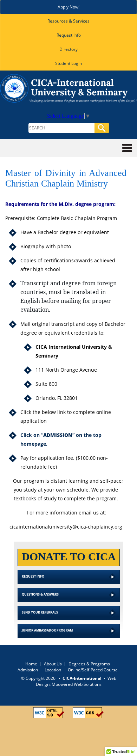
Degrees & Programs (89, 664)
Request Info (69, 35)
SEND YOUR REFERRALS (40, 612)
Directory (68, 49)
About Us (53, 664)
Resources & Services (68, 21)
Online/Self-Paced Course (93, 670)
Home (31, 664)
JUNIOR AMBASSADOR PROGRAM (47, 630)
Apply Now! (68, 7)
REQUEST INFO (33, 576)
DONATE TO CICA (69, 556)
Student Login (68, 63)
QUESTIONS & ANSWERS (40, 594)
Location (53, 670)
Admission (28, 670)
